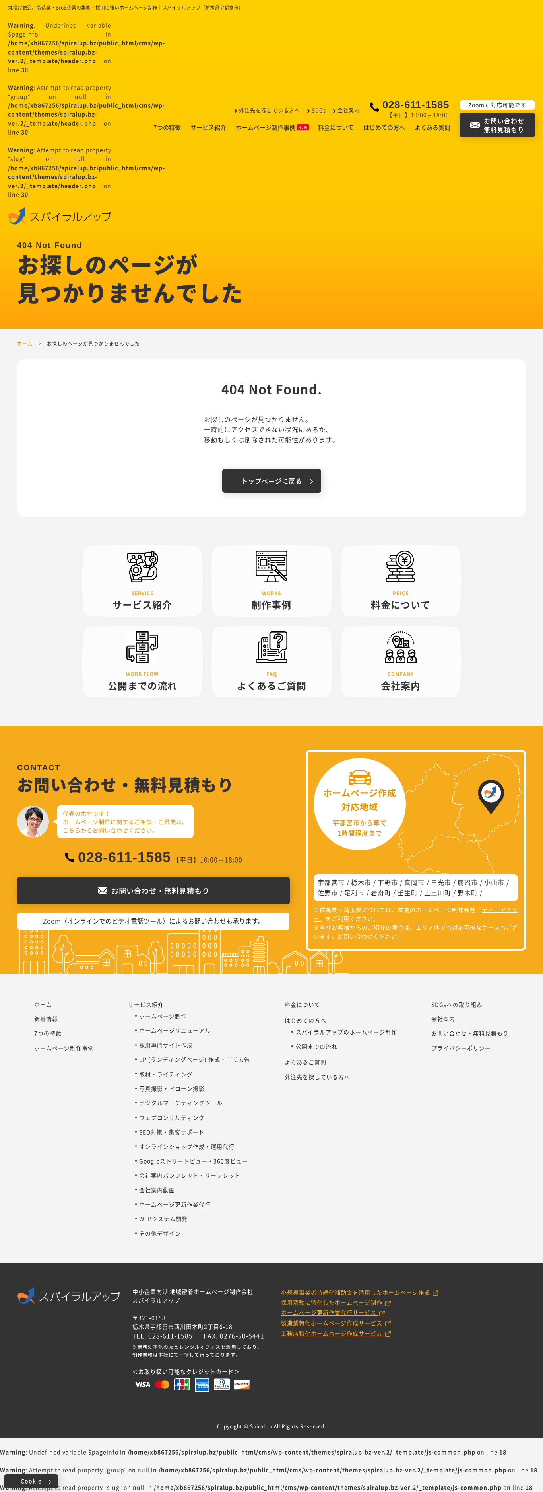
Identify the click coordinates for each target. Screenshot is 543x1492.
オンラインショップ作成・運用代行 (187, 1146)
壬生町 (408, 892)
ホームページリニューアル (175, 1030)
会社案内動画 (157, 1190)
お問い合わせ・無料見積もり (470, 1033)
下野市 (388, 882)
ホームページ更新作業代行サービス (329, 1312)
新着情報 (46, 1019)
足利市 (354, 892)
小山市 (494, 882)
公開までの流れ (316, 1046)
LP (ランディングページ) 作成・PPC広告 (194, 1059)
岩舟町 (381, 892)
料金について (336, 127)
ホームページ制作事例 (265, 127)
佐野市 (328, 892)
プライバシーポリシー (461, 1048)
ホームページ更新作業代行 (175, 1204)
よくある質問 (432, 127)
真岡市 (414, 882)
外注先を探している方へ (269, 110)
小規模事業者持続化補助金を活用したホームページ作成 (356, 1292)
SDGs (319, 110)
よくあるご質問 (305, 1062)
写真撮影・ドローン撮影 (172, 1088)
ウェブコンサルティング (172, 1117)
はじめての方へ (384, 127)
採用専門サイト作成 (166, 1045)
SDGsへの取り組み (457, 1004)
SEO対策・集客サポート (171, 1132)
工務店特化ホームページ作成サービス (332, 1333)
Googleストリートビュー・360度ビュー (193, 1161)
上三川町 (437, 892)
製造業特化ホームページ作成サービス (332, 1323)
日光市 (441, 882)
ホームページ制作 (163, 1016)
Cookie (31, 1481)
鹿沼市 (468, 882)
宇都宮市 (331, 882)
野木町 (468, 892)
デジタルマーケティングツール (181, 1103)
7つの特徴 (167, 127)
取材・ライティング (166, 1074)
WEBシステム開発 (163, 1219)
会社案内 (348, 110)
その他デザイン (160, 1233)
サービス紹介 (208, 127)
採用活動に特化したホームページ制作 (332, 1302)
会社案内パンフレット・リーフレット (189, 1175)
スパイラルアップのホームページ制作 (346, 1032)
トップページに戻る (271, 481)
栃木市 (361, 882)
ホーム (43, 1004)
